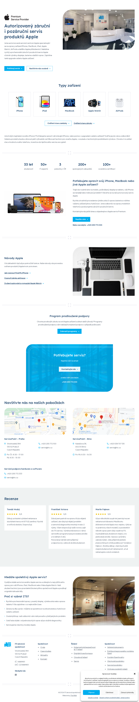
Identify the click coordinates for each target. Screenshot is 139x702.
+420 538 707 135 (117, 443)
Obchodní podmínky (115, 661)
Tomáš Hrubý (13, 509)
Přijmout (91, 692)
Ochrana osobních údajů (117, 669)
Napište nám (80, 219)
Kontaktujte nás (69, 369)
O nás (42, 647)
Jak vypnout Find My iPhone (16, 273)
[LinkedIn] (16, 674)
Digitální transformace (83, 653)
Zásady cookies (93, 698)
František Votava (59, 509)
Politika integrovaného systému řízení (120, 652)
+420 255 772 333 (69, 382)
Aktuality (44, 655)
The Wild (74, 695)
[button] (135, 674)
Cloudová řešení (80, 657)
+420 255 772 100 (48, 443)
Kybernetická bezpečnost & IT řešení (85, 648)
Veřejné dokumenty (115, 647)
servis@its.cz (46, 447)
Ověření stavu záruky (83, 123)
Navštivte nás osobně (38, 68)
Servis (76, 661)
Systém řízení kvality (115, 657)
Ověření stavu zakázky (57, 123)
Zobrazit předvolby (127, 692)
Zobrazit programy (68, 331)
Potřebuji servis (13, 68)
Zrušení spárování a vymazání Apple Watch (23, 283)
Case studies (45, 651)
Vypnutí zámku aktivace (14, 278)
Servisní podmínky (114, 665)
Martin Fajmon (102, 509)
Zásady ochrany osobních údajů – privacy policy (114, 698)
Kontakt (43, 659)
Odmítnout (109, 692)
